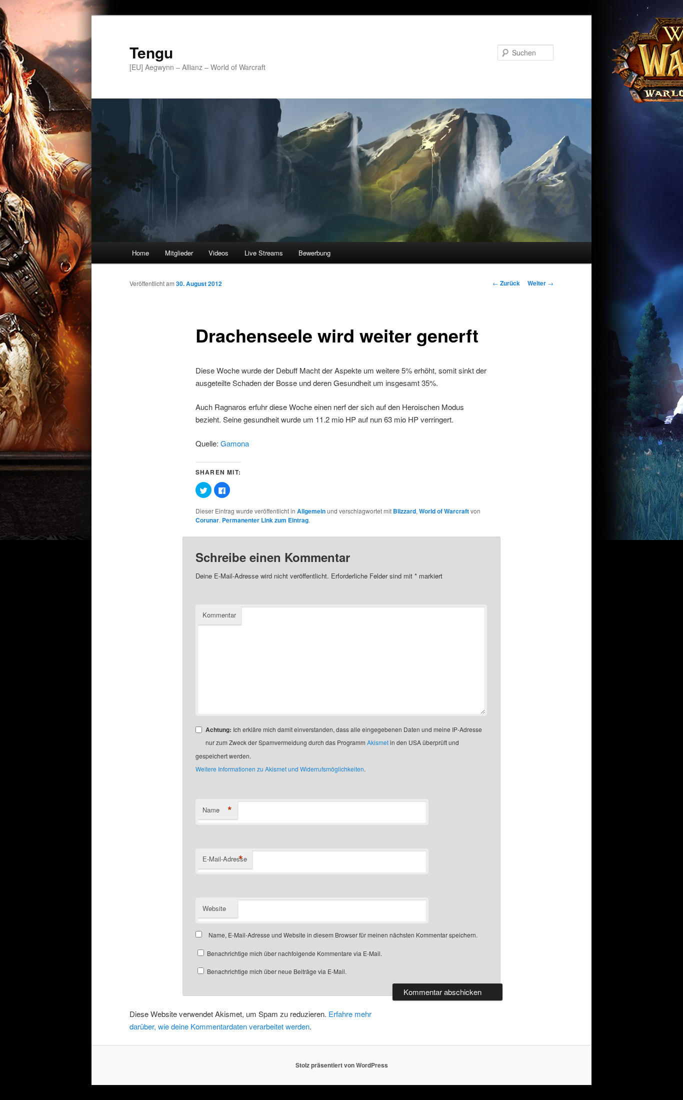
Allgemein (311, 511)
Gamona (234, 443)
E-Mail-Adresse (224, 859)
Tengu (151, 52)
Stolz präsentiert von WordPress (342, 1065)
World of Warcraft (444, 511)
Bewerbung (314, 253)
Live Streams (263, 253)
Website (214, 908)
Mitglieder (179, 253)
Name (217, 810)
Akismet (377, 742)
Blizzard (404, 511)
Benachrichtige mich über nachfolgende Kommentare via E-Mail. (294, 953)
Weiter (541, 283)
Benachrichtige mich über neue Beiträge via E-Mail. (276, 971)
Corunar (207, 520)
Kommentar (219, 615)
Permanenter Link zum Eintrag (265, 520)
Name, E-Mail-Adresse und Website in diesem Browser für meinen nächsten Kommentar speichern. (343, 934)
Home (140, 253)
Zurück (506, 283)
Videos (218, 253)
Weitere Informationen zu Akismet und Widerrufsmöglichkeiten (280, 768)
